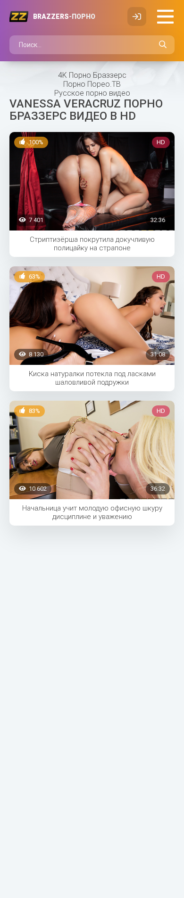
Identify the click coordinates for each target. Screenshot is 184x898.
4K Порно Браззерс (92, 75)
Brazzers (64, 16)
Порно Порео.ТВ (92, 84)
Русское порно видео (92, 93)
